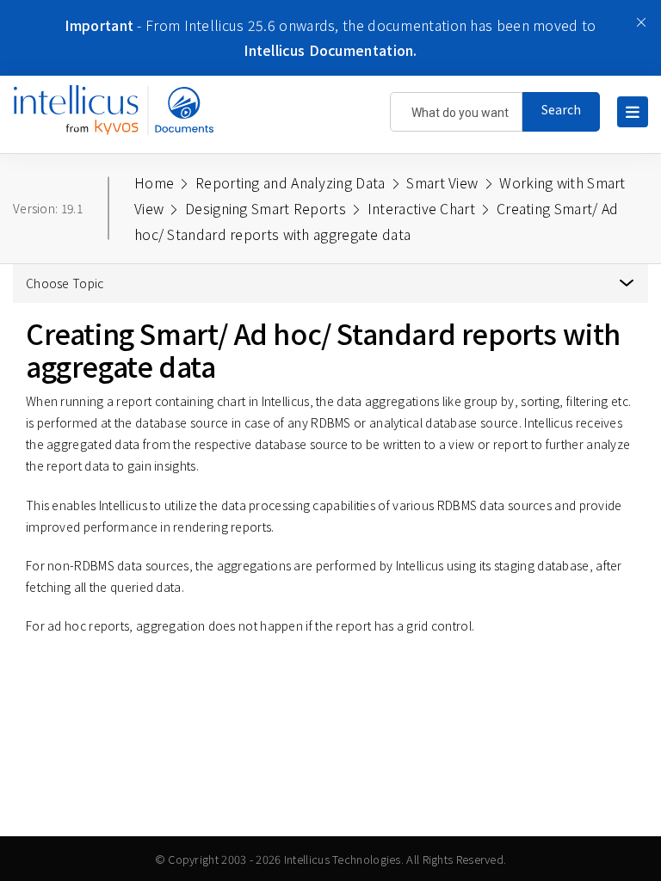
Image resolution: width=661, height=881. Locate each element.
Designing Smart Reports (265, 208)
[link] (118, 119)
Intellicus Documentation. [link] (330, 50)
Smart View (442, 182)
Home (154, 182)
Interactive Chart (421, 208)
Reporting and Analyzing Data (290, 182)
